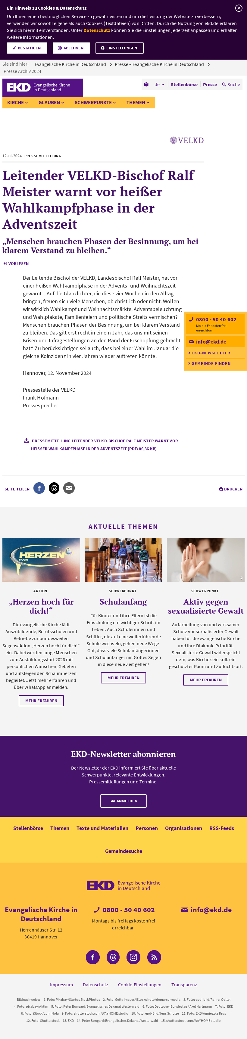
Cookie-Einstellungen (139, 984)
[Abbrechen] (238, 8)
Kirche (15, 102)
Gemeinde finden (211, 363)
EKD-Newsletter (211, 353)
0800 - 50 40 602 (215, 319)
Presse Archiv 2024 (23, 71)
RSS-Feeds (221, 828)
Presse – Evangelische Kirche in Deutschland (160, 64)
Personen (147, 828)
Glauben (49, 102)
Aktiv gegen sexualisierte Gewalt (206, 606)
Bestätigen (29, 48)
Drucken (233, 489)
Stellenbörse (28, 828)
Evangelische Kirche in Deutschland (71, 64)
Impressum (61, 984)
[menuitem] (147, 84)
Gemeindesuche (123, 851)
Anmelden (126, 801)
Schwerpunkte (93, 102)
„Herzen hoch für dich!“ (41, 606)
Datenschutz (96, 30)
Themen (136, 102)
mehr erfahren (41, 700)
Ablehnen (73, 48)
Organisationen (183, 828)
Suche (233, 84)
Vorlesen (18, 263)
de (157, 84)
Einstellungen (121, 48)
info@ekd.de (210, 341)
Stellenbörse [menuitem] (184, 84)
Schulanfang (123, 601)
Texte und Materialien (102, 828)
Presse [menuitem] (210, 84)
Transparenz (184, 984)
